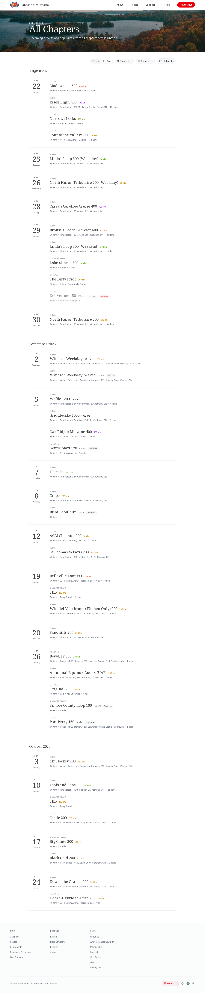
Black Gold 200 (62, 857)
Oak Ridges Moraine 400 (71, 431)
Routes (134, 4)
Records (54, 946)
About (120, 4)
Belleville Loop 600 (66, 575)
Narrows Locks (63, 118)
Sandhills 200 (61, 632)
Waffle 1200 (60, 398)
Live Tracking (16, 957)
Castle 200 (58, 817)
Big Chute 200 (61, 841)
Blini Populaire (63, 511)
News (93, 962)
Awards (53, 952)
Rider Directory (57, 941)
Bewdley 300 (60, 656)
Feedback (172, 983)
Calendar (150, 4)
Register (169, 86)
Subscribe (169, 61)
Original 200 (60, 688)
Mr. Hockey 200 (63, 761)
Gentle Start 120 (63, 447)
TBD (53, 592)
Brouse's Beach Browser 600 (74, 229)
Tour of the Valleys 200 (69, 134)
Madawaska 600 (63, 85)
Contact (94, 952)
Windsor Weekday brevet (72, 358)
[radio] (95, 61)
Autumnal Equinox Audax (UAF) (78, 672)
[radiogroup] (101, 61)
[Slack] (182, 983)
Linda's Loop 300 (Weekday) (74, 158)
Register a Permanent (21, 952)
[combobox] (124, 61)
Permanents (16, 946)
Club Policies (96, 957)
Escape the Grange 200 (69, 881)
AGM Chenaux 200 (65, 535)
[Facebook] (188, 983)
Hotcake (57, 471)
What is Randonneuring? (102, 941)
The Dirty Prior (63, 279)
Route (157, 86)
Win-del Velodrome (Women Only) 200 (84, 608)
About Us (94, 936)
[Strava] (193, 983)
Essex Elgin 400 (63, 102)
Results (166, 4)
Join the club (186, 4)
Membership (96, 946)
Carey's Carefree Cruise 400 (73, 206)
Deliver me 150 (63, 295)
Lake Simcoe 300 (64, 262)
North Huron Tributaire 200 (74, 319)
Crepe (55, 495)
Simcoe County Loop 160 (71, 705)
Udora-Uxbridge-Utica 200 (72, 897)
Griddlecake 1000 (65, 415)
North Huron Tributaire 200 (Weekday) (84, 182)
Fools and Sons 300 (66, 784)
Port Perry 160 (62, 721)
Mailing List (95, 967)
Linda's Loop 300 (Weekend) (74, 246)
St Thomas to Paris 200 (69, 552)
